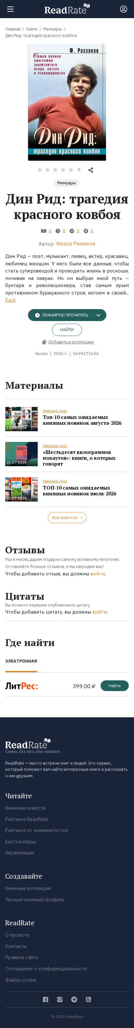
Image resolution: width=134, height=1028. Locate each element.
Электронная (21, 661)
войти (97, 574)
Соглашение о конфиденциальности (46, 968)
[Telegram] (74, 999)
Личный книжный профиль (34, 899)
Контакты (16, 946)
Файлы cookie (20, 980)
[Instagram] (60, 999)
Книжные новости (25, 808)
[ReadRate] (67, 8)
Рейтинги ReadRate (26, 819)
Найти (67, 329)
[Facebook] (45, 999)
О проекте (17, 935)
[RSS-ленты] (88, 999)
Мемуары (66, 183)
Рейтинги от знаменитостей (36, 830)
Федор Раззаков (75, 243)
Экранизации (19, 852)
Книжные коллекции (28, 888)
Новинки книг (55, 411)
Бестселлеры (20, 841)
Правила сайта (21, 957)
